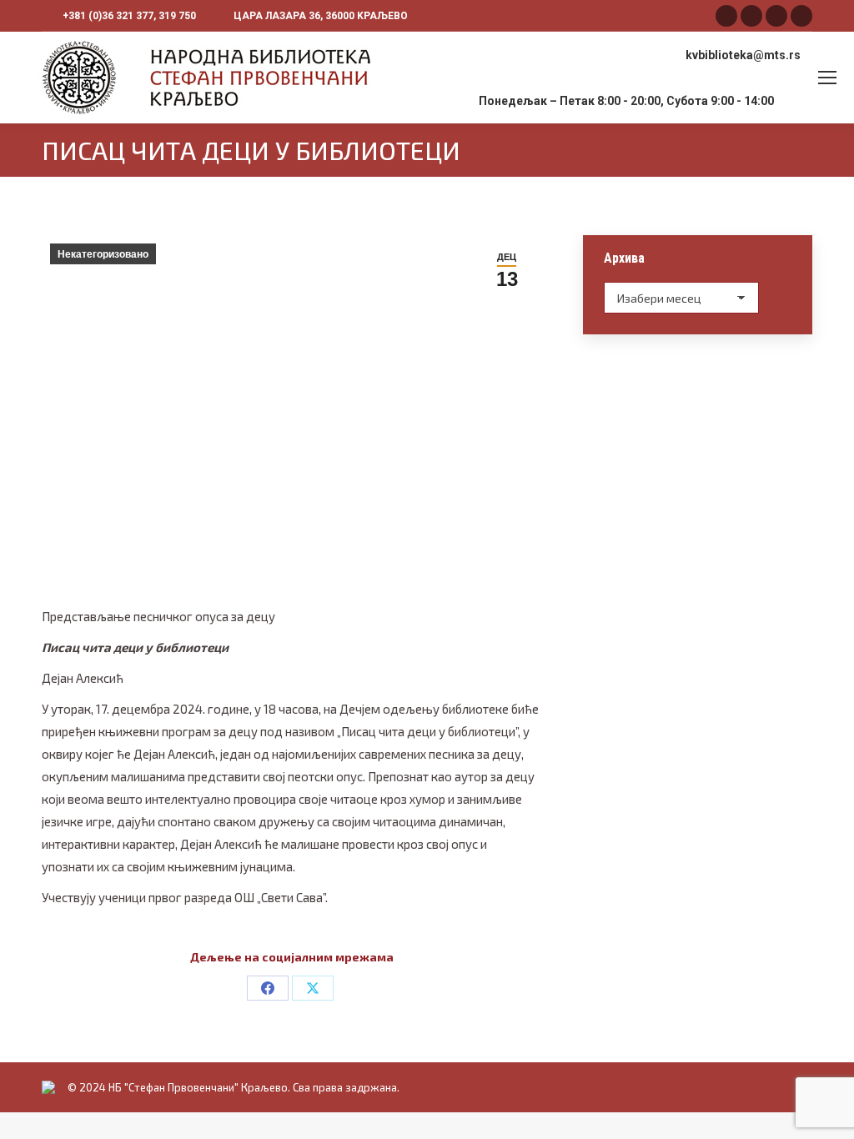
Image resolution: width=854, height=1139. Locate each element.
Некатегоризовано (103, 254)
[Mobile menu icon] (827, 78)
